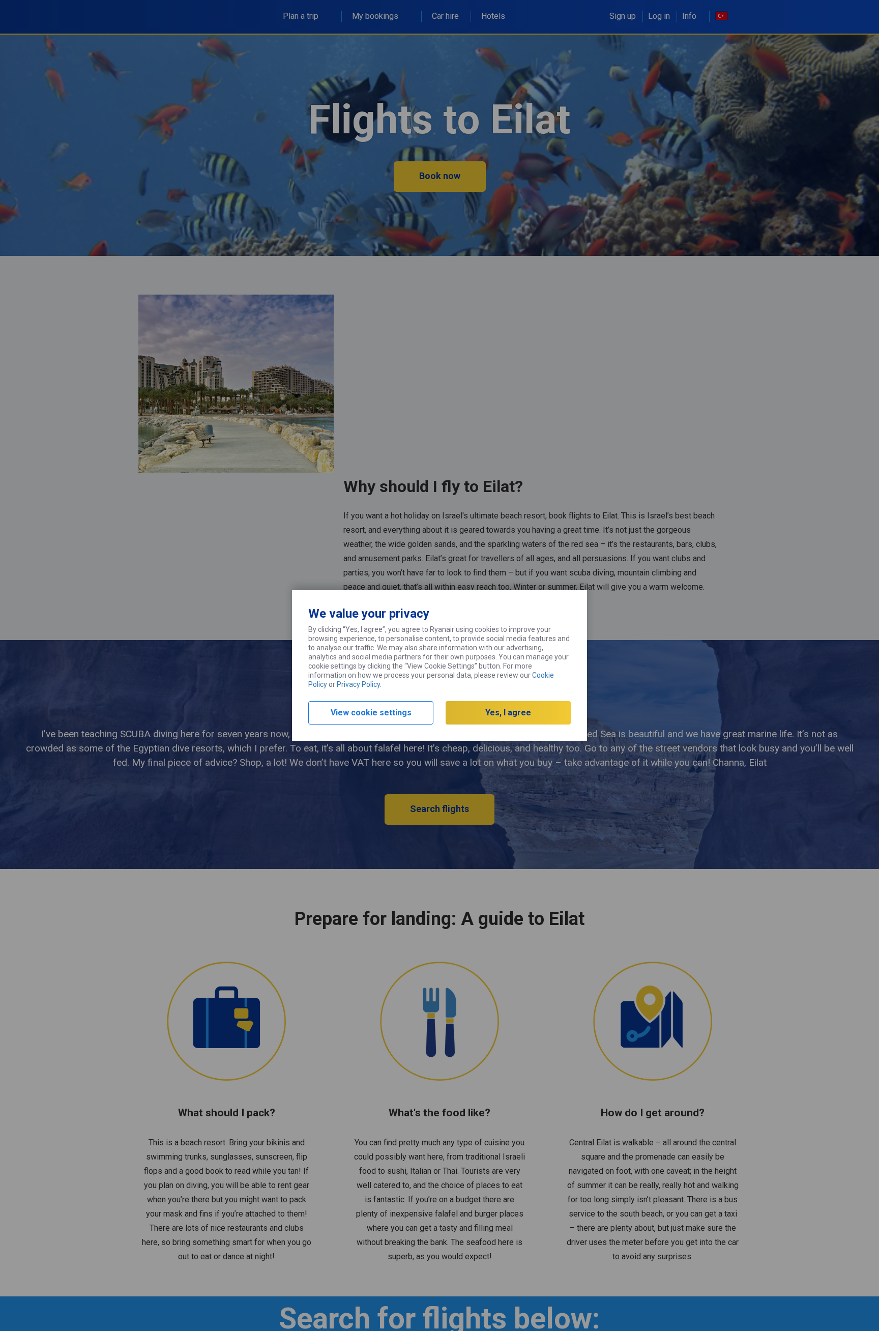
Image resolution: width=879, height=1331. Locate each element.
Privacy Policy (358, 684)
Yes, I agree (508, 712)
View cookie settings (371, 712)
